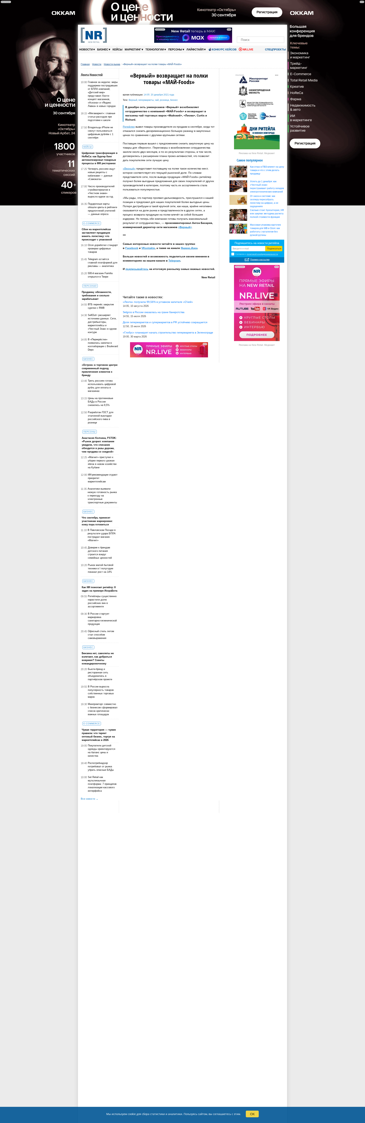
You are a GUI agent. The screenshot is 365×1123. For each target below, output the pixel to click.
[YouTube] (267, 30)
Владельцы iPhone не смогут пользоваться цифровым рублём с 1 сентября (100, 132)
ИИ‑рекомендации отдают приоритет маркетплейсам (102, 478)
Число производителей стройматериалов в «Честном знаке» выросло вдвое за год (101, 191)
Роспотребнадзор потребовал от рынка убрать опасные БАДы (101, 766)
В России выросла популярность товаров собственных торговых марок (101, 691)
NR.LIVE (248, 49)
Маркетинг (134, 49)
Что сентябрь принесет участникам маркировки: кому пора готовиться (97, 521)
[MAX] (254, 30)
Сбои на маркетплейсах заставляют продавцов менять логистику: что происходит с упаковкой (97, 234)
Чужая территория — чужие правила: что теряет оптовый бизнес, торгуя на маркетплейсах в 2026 (99, 734)
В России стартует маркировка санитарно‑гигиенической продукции (102, 618)
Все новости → (89, 798)
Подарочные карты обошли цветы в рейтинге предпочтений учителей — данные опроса (102, 209)
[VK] (247, 30)
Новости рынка (112, 64)
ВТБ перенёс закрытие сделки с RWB (101, 306)
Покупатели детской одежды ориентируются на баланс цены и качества (101, 750)
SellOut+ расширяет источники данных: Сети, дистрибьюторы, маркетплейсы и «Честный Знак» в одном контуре (102, 324)
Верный (133, 100)
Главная (85, 64)
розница (164, 100)
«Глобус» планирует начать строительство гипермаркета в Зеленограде (168, 332)
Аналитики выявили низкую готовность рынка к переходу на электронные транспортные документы (102, 495)
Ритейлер (129, 126)
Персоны (176, 49)
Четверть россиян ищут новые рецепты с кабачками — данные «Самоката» (101, 174)
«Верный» (129, 168)
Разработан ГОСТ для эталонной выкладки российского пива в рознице (100, 417)
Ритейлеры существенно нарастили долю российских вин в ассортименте (102, 601)
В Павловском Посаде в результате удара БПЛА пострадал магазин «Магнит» (102, 535)
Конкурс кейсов (224, 49)
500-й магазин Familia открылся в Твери (100, 275)
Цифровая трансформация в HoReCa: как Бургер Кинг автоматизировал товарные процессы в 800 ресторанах (99, 158)
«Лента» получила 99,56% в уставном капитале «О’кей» (158, 301)
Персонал (90, 286)
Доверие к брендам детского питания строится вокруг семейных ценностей (100, 552)
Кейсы (117, 49)
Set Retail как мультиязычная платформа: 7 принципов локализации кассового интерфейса (102, 784)
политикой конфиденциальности (262, 254)
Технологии (155, 49)
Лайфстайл (196, 49)
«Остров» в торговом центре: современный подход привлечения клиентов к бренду (100, 370)
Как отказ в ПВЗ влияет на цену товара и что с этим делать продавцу (267, 170)
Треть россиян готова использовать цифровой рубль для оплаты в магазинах (102, 385)
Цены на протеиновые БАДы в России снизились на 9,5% (100, 401)
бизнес (174, 100)
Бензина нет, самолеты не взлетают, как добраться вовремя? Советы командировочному (98, 658)
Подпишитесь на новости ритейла (257, 243)
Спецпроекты (275, 49)
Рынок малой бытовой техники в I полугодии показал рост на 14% (100, 568)
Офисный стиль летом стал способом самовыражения (101, 634)
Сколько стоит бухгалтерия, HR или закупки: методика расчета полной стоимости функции (267, 213)
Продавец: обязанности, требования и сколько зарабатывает (97, 295)
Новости (87, 49)
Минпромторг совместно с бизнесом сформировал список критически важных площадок (102, 709)
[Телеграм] (241, 30)
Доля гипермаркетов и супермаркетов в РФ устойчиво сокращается (165, 322)
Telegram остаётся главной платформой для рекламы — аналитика (102, 262)
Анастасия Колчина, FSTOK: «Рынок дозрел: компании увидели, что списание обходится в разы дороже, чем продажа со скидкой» (99, 445)
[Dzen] (260, 30)
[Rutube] (273, 30)
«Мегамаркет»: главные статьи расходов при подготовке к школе (101, 117)
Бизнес (103, 49)
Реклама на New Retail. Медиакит (257, 153)
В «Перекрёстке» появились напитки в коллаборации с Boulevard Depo (103, 344)
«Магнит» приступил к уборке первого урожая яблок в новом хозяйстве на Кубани (102, 462)
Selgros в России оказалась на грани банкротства (153, 312)
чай (157, 100)
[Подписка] (280, 30)
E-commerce (91, 223)
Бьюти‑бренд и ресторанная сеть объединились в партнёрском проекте (100, 674)
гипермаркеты (146, 100)
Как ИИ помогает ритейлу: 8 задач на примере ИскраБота (99, 589)
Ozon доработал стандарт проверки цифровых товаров (103, 248)
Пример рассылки (260, 259)
